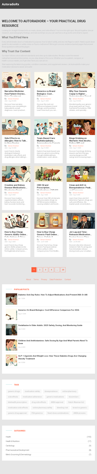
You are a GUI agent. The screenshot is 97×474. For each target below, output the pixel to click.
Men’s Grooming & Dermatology (18, 455)
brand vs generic (80, 408)
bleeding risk (62, 408)
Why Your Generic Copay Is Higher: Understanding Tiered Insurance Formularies (80, 93)
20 (63, 270)
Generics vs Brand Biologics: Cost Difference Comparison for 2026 (47, 93)
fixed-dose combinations (58, 413)
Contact (68, 279)
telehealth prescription (17, 402)
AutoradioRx (10, 4)
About (28, 279)
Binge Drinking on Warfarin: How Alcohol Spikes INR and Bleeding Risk (80, 140)
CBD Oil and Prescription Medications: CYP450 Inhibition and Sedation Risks (48, 187)
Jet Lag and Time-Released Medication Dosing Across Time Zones (79, 234)
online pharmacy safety (42, 408)
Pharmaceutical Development (17, 450)
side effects (13, 397)
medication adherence (32, 397)
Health (8, 437)
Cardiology (10, 446)
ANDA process (80, 413)
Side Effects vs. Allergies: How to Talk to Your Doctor (15, 140)
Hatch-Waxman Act (76, 402)
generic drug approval (17, 413)
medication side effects (18, 408)
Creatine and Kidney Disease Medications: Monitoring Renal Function (15, 187)
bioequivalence (51, 391)
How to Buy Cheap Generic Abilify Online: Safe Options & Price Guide (16, 234)
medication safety (32, 391)
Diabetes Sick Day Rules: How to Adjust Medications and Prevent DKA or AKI (52, 295)
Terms (36, 279)
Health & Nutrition (13, 441)
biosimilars (73, 397)
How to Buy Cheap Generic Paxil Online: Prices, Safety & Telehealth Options (47, 234)
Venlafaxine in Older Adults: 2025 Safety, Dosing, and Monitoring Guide (50, 325)
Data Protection (56, 279)
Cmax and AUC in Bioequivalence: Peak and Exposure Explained (79, 187)
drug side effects (39, 402)
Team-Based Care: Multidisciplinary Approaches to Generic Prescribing (48, 140)
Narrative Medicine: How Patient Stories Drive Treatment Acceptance (15, 93)
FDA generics (37, 413)
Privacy (44, 279)
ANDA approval (57, 402)
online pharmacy (69, 391)
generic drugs (14, 391)
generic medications (55, 397)
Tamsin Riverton (13, 99)
